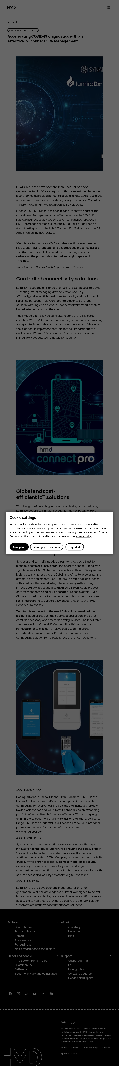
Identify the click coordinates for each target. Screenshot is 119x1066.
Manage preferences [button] (46, 547)
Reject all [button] (74, 547)
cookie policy (83, 536)
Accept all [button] (19, 547)
